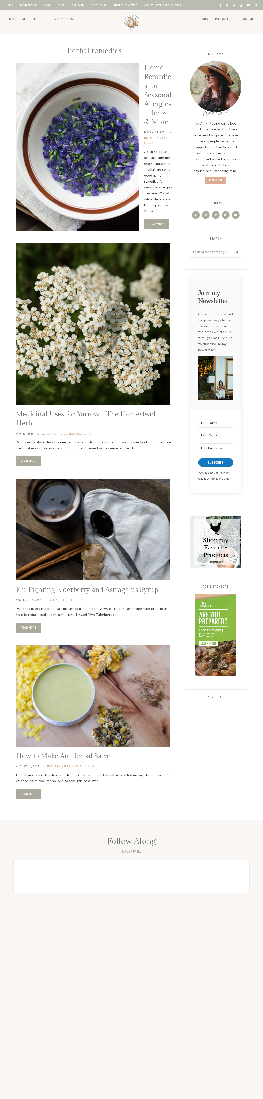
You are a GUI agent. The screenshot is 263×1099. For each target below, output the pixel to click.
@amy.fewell (132, 851)
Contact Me (244, 19)
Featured (66, 600)
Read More (157, 224)
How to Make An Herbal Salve (63, 756)
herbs (203, 19)
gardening (49, 433)
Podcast (221, 19)
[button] (215, 379)
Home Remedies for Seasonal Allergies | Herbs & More (158, 95)
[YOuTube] (235, 215)
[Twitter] (205, 215)
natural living (80, 433)
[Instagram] (225, 215)
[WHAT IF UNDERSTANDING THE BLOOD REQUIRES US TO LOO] (131, 876)
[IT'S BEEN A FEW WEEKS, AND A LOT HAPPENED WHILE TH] (178, 876)
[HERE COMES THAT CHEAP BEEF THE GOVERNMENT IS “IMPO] (225, 876)
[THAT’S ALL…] (84, 876)
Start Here (17, 19)
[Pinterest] (215, 215)
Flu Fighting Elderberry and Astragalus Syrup (87, 590)
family (53, 600)
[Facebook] (195, 215)
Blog (37, 19)
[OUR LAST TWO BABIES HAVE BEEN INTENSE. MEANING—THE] (37, 876)
